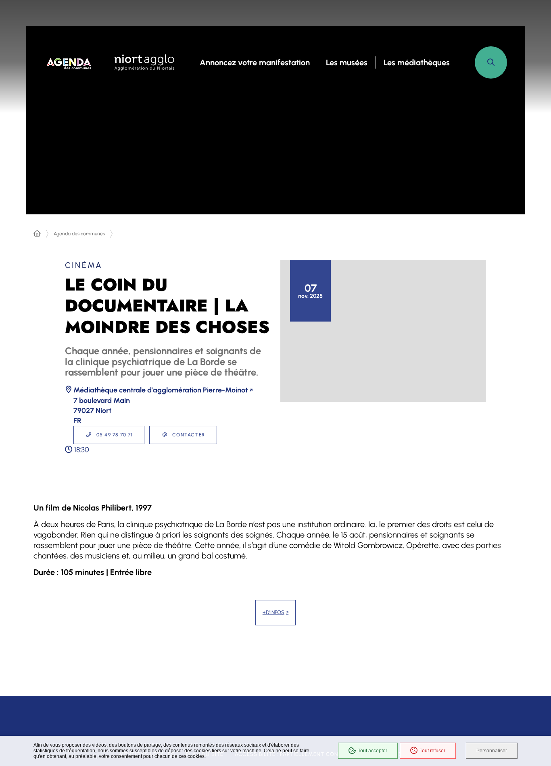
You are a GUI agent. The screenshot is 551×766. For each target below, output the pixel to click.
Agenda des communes (79, 234)
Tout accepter (372, 751)
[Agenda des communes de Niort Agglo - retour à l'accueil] (69, 62)
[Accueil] (37, 234)
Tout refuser (432, 751)
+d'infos (273, 612)
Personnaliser (491, 751)
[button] (491, 62)
